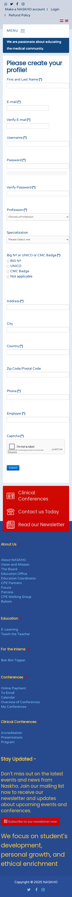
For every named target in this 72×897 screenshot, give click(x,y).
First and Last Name (24, 79)
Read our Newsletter (41, 524)
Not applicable (21, 276)
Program (8, 742)
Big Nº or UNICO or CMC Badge (33, 255)
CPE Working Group (16, 597)
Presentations (11, 737)
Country (15, 346)
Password (16, 160)
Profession (17, 210)
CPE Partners (11, 583)
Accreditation (11, 733)
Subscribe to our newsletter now (32, 822)
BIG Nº (15, 261)
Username (16, 138)
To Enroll (7, 693)
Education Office (14, 574)
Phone (14, 391)
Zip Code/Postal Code (24, 369)
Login (55, 9)
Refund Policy (19, 15)
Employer (16, 414)
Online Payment (13, 688)
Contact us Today (38, 512)
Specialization (17, 233)
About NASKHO (13, 560)
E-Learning (9, 629)
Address (15, 301)
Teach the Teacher (15, 634)
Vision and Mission (15, 565)
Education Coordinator (18, 578)
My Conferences (13, 707)
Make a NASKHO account (25, 9)
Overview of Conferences (20, 702)
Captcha (15, 436)
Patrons (7, 592)
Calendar (8, 697)
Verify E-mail (18, 120)
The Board (9, 569)
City (10, 324)
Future (6, 588)
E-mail (14, 102)
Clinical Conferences (33, 496)
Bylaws (6, 601)
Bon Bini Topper (13, 660)
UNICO (15, 266)
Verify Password (21, 187)
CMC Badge (19, 271)
